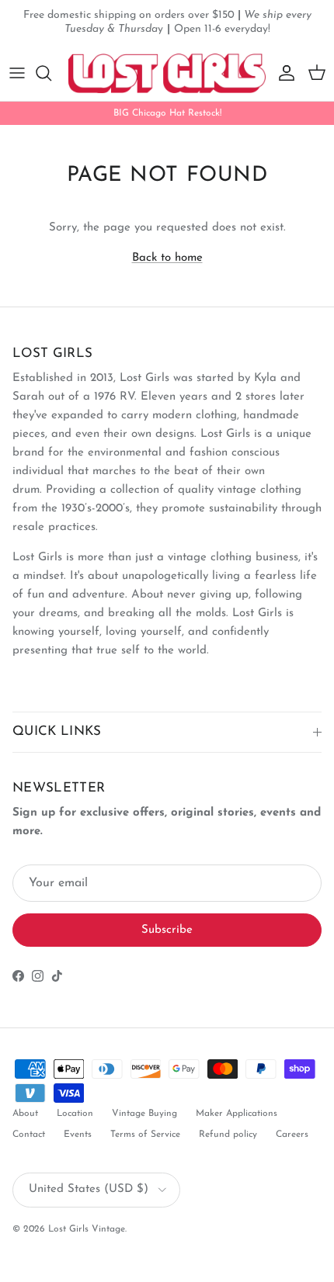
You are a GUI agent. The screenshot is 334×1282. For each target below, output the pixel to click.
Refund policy (228, 1134)
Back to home (167, 258)
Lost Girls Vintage (86, 1229)
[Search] (51, 73)
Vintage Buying (144, 1113)
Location (75, 1113)
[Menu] (17, 73)
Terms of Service (145, 1134)
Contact (28, 1134)
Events (78, 1134)
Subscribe (167, 930)
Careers (292, 1134)
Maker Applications (236, 1113)
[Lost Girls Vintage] (167, 73)
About (25, 1113)
